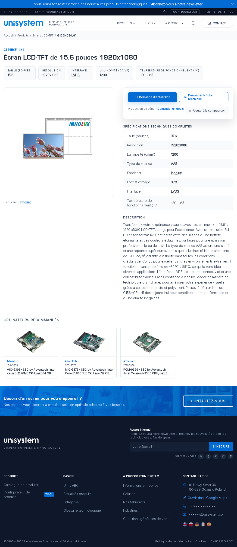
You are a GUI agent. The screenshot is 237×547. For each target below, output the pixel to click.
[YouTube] (215, 456)
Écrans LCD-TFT (42, 35)
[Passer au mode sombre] (165, 12)
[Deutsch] (197, 524)
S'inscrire (221, 446)
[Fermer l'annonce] (232, 4)
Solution (129, 494)
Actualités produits (77, 494)
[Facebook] (208, 456)
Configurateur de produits (17, 494)
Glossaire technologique (82, 510)
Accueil (9, 35)
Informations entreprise (140, 485)
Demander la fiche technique (200, 97)
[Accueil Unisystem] (23, 23)
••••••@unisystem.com (56, 12)
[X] (223, 456)
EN (208, 11)
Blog (148, 23)
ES (231, 11)
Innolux (25, 202)
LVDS (76, 75)
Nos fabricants (134, 502)
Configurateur (185, 11)
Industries (130, 510)
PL (214, 11)
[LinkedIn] (201, 456)
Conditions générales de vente (147, 519)
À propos (172, 23)
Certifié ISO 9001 (221, 541)
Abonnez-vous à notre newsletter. (177, 4)
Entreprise (71, 502)
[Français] (203, 524)
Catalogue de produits (21, 485)
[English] (185, 524)
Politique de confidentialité (173, 541)
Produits (124, 23)
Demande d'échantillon (154, 97)
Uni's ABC (70, 485)
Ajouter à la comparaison (209, 110)
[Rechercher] (193, 23)
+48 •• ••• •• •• (16, 12)
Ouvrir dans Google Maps (207, 498)
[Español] (209, 524)
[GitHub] (230, 456)
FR (226, 11)
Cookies (201, 541)
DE (220, 11)
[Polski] (191, 524)
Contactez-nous (208, 401)
